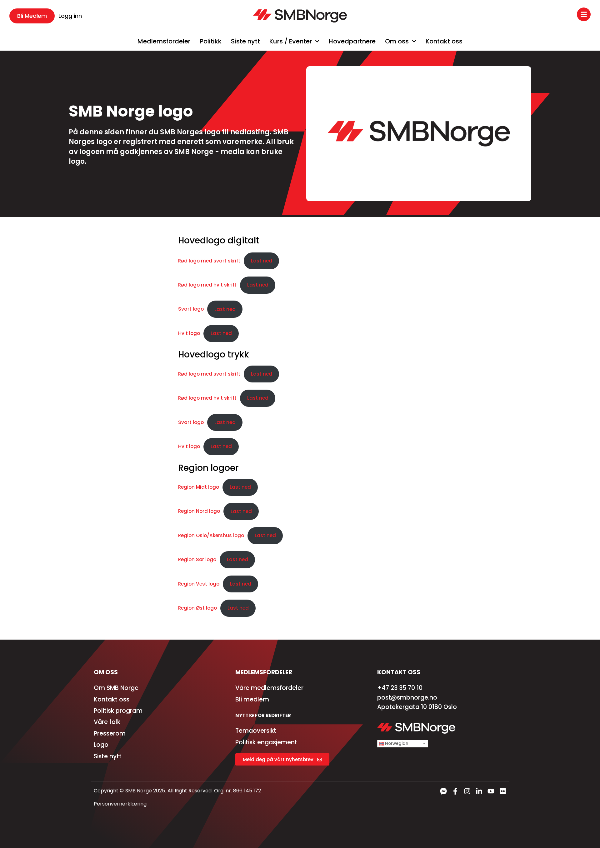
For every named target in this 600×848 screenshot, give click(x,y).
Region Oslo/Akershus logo (211, 535)
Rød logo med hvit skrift (207, 285)
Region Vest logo (198, 584)
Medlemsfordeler (164, 41)
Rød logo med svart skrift (209, 260)
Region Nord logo (199, 511)
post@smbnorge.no (407, 697)
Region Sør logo (197, 559)
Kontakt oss (444, 41)
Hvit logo (189, 333)
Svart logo (191, 309)
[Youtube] (491, 791)
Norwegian (396, 743)
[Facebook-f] (455, 791)
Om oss (397, 41)
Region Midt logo (198, 487)
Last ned (261, 260)
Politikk (211, 41)
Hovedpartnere (352, 41)
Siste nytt (245, 41)
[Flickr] (502, 791)
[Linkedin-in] (479, 791)
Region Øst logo (197, 608)
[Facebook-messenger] (443, 791)
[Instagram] (467, 791)
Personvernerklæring (120, 803)
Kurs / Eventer (290, 41)
